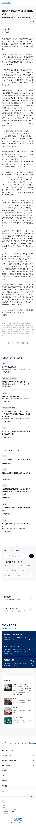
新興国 (4, 393)
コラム (4, 427)
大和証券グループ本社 (7, 811)
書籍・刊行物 (6, 765)
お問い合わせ (5, 801)
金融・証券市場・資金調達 (9, 378)
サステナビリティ (7, 775)
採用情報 (4, 786)
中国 (21, 565)
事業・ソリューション (8, 750)
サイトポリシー (6, 805)
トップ (4, 743)
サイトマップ (5, 807)
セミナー (4, 770)
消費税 (14, 570)
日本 (4, 363)
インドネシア (18, 575)
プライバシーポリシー (7, 803)
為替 (6, 570)
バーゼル (28, 575)
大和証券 (4, 813)
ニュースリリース (7, 791)
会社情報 (4, 781)
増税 (29, 565)
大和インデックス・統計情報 (9, 809)
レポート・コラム (14, 743)
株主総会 (7, 575)
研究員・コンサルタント (9, 760)
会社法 (22, 570)
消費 (6, 565)
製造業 (14, 565)
